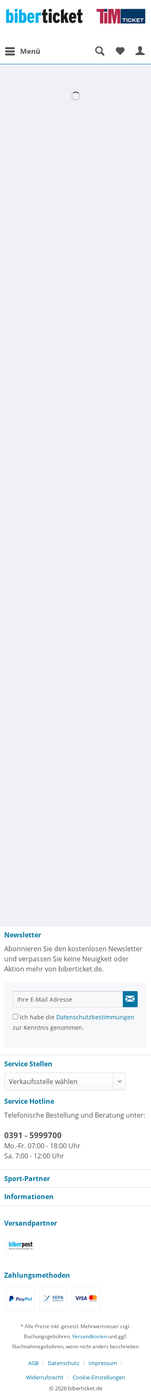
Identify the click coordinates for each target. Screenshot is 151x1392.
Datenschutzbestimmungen (95, 1017)
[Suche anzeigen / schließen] (99, 51)
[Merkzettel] (120, 51)
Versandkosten (89, 1336)
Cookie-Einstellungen (99, 1377)
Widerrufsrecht (44, 1377)
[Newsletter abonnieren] (130, 999)
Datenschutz (63, 1363)
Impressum (103, 1363)
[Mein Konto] (140, 51)
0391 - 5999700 (33, 1135)
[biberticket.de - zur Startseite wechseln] (75, 21)
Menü (30, 51)
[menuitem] (22, 51)
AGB (33, 1363)
